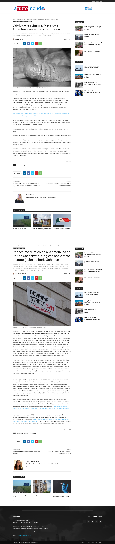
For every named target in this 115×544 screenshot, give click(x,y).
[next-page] (16, 234)
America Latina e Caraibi (26, 21)
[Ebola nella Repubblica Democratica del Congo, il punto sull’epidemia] (42, 220)
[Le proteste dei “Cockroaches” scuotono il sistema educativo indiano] (79, 28)
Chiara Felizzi (19, 39)
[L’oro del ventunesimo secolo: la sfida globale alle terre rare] (79, 45)
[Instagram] (88, 521)
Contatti (100, 542)
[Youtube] (92, 521)
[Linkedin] (24, 43)
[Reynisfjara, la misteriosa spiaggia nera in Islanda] (79, 68)
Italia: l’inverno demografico (92, 51)
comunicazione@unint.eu (24, 535)
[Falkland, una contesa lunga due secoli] (22, 220)
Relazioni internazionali (18, 225)
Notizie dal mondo (21, 19)
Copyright (82, 542)
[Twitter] (32, 43)
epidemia (42, 165)
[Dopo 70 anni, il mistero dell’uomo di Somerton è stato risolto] (79, 85)
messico (19, 165)
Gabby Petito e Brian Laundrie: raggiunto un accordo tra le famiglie (92, 76)
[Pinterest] (36, 43)
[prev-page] (14, 234)
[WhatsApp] (40, 43)
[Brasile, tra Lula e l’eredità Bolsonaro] (79, 37)
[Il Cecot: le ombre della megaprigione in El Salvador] (79, 93)
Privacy (88, 542)
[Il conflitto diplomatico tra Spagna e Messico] (62, 220)
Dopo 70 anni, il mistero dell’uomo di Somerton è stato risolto (92, 84)
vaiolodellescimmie (33, 165)
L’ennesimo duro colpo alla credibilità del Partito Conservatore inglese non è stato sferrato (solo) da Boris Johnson (26, 185)
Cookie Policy (94, 542)
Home (14, 19)
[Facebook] (28, 43)
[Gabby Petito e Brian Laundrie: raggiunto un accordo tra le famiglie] (79, 76)
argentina (25, 165)
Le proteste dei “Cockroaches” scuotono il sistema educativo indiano (92, 28)
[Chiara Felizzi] (14, 39)
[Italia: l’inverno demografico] (79, 53)
